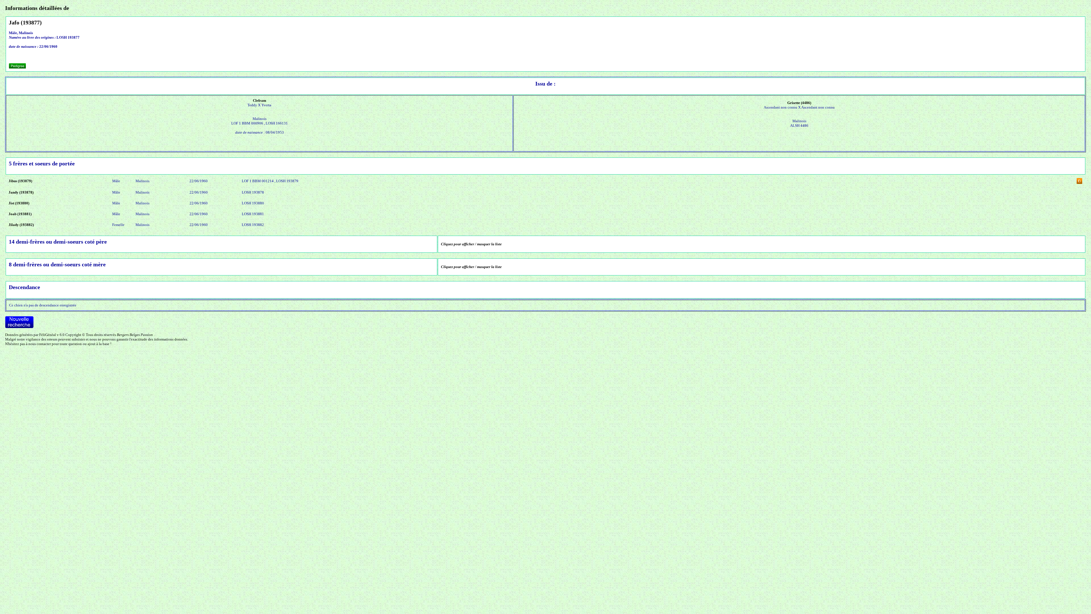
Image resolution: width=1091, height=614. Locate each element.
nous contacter (39, 344)
